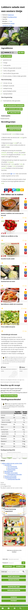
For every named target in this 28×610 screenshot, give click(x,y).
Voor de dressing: (12, 466)
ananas (4, 166)
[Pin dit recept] (10, 190)
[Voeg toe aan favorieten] (25, 199)
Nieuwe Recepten (13, 580)
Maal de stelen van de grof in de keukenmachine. (14, 138)
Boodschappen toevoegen (15, 105)
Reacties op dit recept (10, 476)
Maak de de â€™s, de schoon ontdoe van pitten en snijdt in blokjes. (13, 145)
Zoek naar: (4, 571)
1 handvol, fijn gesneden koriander (12, 68)
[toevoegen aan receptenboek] (24, 498)
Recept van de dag (14, 576)
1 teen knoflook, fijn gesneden (11, 73)
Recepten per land (14, 587)
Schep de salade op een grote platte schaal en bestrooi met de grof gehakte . (13, 181)
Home (2, 482)
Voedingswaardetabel (10, 477)
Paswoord (5, 563)
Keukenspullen (11, 470)
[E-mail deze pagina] (22, 190)
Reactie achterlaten (10, 396)
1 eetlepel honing (7, 88)
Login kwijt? (8, 566)
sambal (8, 162)
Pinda (4, 367)
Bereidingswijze (9, 471)
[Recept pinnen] (25, 207)
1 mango (5, 62)
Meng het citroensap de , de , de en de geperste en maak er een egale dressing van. (13, 153)
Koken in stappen (15, 130)
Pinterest (14, 600)
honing (14, 152)
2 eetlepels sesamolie (8, 86)
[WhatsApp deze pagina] (18, 190)
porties (5, 19)
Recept (4, 484)
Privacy (21, 605)
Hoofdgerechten (12, 17)
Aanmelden (19, 566)
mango (13, 143)
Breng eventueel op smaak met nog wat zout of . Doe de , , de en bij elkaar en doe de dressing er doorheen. (14, 165)
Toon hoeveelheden (15, 126)
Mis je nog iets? (15, 112)
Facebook (14, 597)
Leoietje (12, 23)
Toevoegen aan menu (15, 109)
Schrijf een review (7, 25)
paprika (5, 145)
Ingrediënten (8, 465)
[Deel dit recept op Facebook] (6, 190)
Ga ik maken (7, 56)
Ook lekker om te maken (11, 473)
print (22, 52)
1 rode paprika (6, 65)
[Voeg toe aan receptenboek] (25, 201)
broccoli (10, 134)
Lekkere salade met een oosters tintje (12, 463)
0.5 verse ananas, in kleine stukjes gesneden (14, 76)
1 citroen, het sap (7, 83)
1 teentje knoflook (7, 94)
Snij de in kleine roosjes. (13, 134)
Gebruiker (5, 559)
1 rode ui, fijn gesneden (9, 71)
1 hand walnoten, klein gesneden (11, 101)
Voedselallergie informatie (14, 474)
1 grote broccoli (7, 60)
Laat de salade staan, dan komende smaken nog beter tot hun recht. (14, 175)
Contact (17, 605)
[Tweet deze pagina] (14, 190)
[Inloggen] (23, 562)
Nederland (11, 15)
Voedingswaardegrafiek (13, 479)
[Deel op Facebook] (25, 204)
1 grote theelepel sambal (9, 91)
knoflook (19, 154)
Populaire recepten (13, 590)
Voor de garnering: (12, 468)
